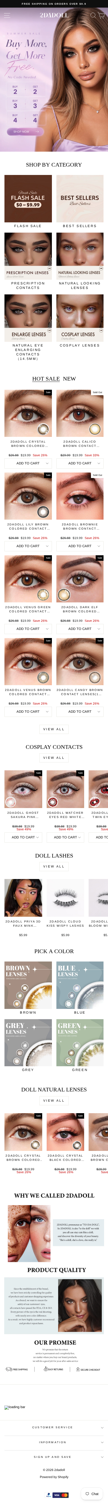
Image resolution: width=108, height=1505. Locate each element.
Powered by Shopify (54, 1477)
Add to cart (28, 463)
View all (54, 729)
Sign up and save (53, 1456)
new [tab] (69, 379)
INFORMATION (52, 1442)
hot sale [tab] (46, 379)
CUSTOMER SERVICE (52, 1427)
